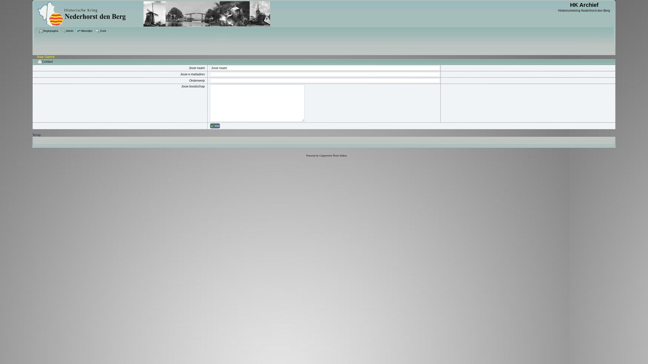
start (217, 125)
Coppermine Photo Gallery (333, 155)
